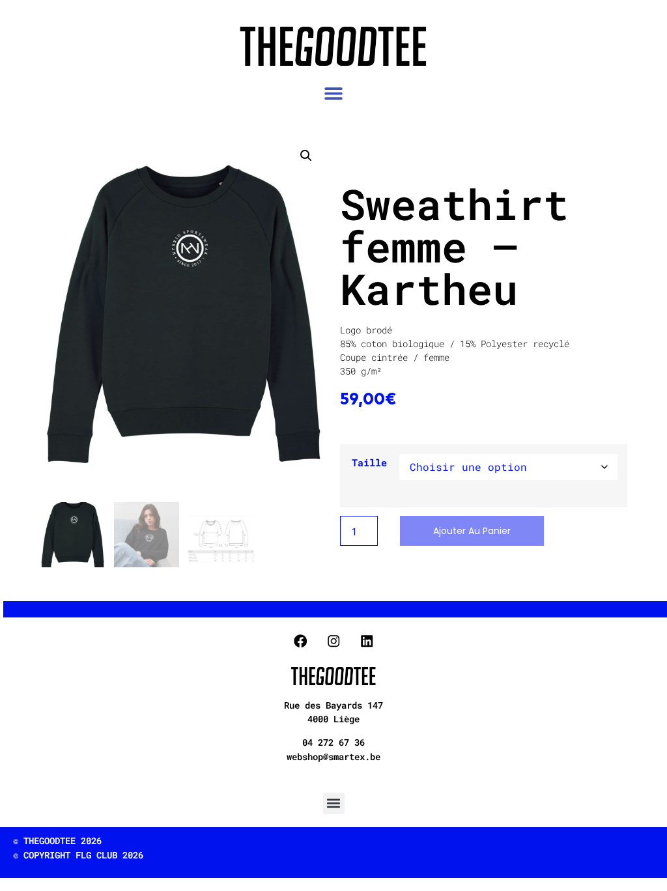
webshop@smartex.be (333, 756)
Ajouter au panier (472, 530)
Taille (369, 463)
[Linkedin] (366, 640)
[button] (333, 93)
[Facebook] (300, 640)
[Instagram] (333, 640)
